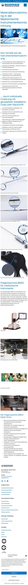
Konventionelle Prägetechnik (7, 487)
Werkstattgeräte (4, 523)
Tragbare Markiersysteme (6, 521)
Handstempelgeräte (5, 503)
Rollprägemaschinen (5, 512)
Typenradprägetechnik (6, 492)
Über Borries (4, 536)
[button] (26, 555)
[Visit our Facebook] (8, 481)
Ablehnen (14, 576)
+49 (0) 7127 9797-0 (6, 1)
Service (2, 534)
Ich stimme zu (14, 405)
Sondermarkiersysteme (6, 530)
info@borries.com (18, 1)
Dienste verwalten (5, 569)
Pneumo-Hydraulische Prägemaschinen (9, 509)
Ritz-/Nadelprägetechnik (6, 490)
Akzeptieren (14, 573)
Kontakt (3, 532)
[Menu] (25, 5)
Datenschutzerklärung (15, 583)
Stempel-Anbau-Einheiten (6, 505)
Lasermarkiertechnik (5, 494)
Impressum (22, 583)
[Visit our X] (5, 481)
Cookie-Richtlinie (7, 583)
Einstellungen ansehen (14, 580)
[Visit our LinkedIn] (2, 481)
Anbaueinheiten (4, 518)
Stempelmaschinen (5, 507)
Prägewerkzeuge (5, 501)
